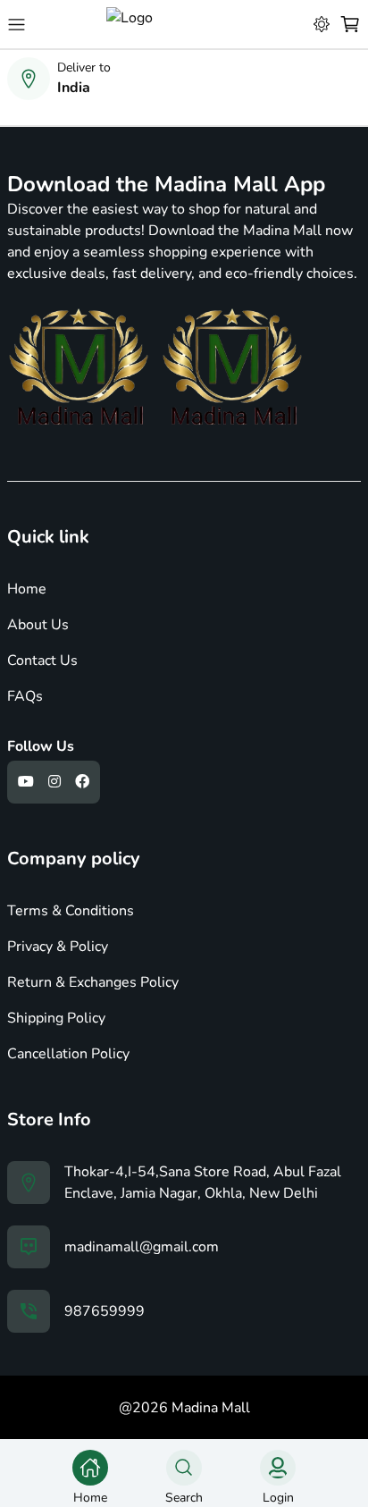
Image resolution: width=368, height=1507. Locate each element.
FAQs (25, 696)
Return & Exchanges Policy (93, 982)
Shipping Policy (56, 1018)
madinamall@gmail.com (141, 1247)
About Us (38, 625)
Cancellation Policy (68, 1054)
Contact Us (42, 660)
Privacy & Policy (57, 946)
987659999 (104, 1311)
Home (26, 589)
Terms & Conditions (70, 911)
